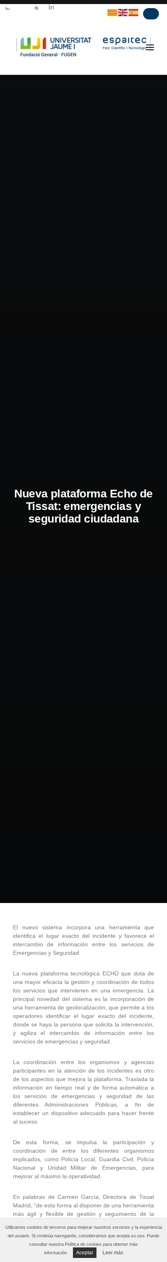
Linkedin (51, 7)
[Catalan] (112, 12)
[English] (123, 12)
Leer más (113, 1253)
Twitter (7, 7)
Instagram (36, 7)
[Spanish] (133, 12)
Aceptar (84, 1253)
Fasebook (22, 7)
